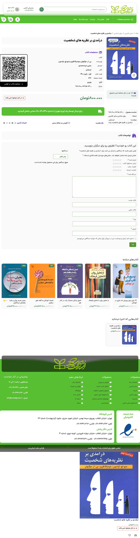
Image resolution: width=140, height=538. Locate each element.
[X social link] (15, 123)
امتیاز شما (132, 160)
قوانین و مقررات (75, 386)
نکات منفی (132, 210)
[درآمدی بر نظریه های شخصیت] (129, 334)
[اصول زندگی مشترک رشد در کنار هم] (70, 281)
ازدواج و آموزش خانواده (101, 390)
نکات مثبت (132, 200)
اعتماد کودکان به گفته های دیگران (44, 301)
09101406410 (29, 10)
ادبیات (135, 390)
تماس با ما (76, 395)
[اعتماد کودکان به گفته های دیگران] (42, 281)
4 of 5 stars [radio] (115, 160)
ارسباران (111, 120)
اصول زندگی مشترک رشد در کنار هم (70, 301)
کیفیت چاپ (132, 167)
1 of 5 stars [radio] (120, 160)
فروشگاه (77, 390)
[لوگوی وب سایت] (122, 9)
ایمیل (133, 229)
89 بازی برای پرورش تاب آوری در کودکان (126, 301)
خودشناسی (105, 403)
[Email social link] (12, 123)
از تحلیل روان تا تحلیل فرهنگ (99, 300)
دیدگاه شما (131, 174)
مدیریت (134, 399)
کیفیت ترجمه (131, 170)
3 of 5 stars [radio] (117, 160)
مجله (78, 403)
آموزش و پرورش (103, 382)
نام (134, 219)
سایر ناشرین (129, 33)
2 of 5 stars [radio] (119, 160)
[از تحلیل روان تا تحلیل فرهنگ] (98, 281)
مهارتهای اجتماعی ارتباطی (100, 399)
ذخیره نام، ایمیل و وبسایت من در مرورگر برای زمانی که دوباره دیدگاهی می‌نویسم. (105, 238)
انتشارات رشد (76, 382)
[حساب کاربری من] (17, 19)
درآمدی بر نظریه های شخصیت (122, 122)
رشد (109, 122)
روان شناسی (118, 33)
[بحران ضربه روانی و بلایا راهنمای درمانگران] (14, 281)
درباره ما (77, 399)
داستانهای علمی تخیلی (101, 395)
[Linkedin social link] (9, 123)
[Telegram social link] (4, 123)
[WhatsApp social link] (7, 123)
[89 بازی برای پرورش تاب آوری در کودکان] (125, 281)
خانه (136, 33)
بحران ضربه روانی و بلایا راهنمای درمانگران (18, 301)
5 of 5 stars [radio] (113, 160)
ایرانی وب (31, 448)
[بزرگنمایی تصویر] (134, 75)
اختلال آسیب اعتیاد (102, 386)
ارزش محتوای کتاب (129, 164)
